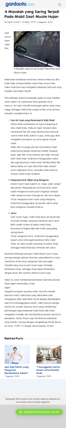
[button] (7, 361)
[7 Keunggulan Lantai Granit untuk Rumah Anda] (48, 346)
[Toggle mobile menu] (59, 4)
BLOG (50, 22)
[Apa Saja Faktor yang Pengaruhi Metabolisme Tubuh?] (17, 346)
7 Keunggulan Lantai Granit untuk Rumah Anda (48, 370)
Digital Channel (13, 22)
